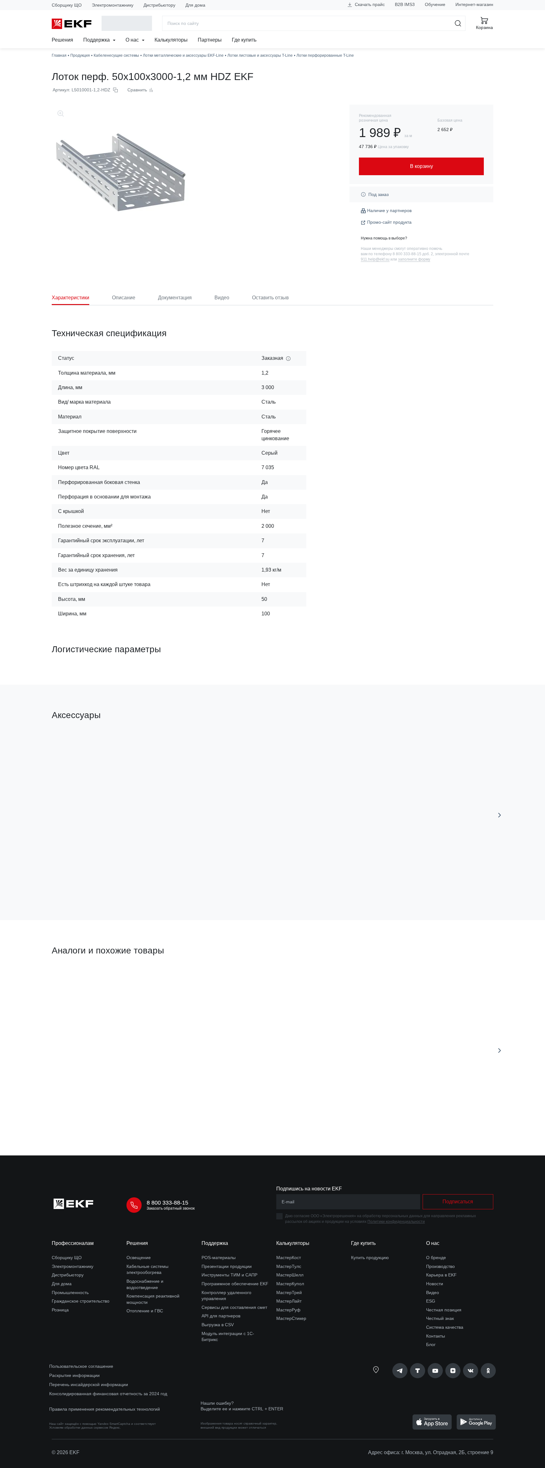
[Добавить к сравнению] (144, 879)
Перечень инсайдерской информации (88, 1384)
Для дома (195, 5)
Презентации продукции (227, 1266)
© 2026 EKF (65, 1452)
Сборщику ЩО (67, 5)
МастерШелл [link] (289, 1274)
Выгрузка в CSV (218, 1324)
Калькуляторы (171, 40)
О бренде (436, 1257)
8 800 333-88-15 (167, 1203)
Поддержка (97, 40)
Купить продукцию (370, 1257)
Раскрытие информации (74, 1375)
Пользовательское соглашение (81, 1366)
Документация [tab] (175, 297)
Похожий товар (75, 980)
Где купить (244, 40)
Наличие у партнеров (389, 210)
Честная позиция (443, 1309)
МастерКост (288, 1257)
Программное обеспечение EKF (235, 1283)
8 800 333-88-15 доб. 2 (413, 254)
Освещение (138, 1257)
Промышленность (70, 1292)
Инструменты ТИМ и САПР (229, 1274)
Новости (434, 1283)
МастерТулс (288, 1266)
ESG (430, 1301)
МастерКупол (290, 1283)
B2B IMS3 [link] (405, 4)
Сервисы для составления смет (234, 1307)
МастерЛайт (289, 1301)
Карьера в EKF (441, 1274)
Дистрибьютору (159, 5)
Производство (440, 1266)
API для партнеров (221, 1315)
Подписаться (457, 1201)
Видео (432, 1292)
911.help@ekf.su (375, 259)
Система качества (444, 1327)
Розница (60, 1309)
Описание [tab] (123, 297)
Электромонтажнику (112, 5)
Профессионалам (73, 1243)
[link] (399, 1370)
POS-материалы (219, 1257)
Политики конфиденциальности (396, 1221)
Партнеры (210, 40)
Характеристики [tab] (70, 297)
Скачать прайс (369, 4)
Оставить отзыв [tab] (270, 297)
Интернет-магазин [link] (474, 4)
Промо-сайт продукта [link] (389, 222)
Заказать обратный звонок (171, 1208)
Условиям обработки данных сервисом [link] (78, 1427)
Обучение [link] (435, 4)
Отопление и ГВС (144, 1310)
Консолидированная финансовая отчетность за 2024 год (108, 1393)
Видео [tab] (221, 297)
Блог (431, 1344)
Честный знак (440, 1318)
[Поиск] (458, 23)
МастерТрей (289, 1292)
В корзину (87, 879)
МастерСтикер (291, 1318)
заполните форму (414, 259)
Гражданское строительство (80, 1301)
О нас (133, 40)
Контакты (435, 1335)
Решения (62, 40)
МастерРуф (288, 1309)
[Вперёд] (499, 815)
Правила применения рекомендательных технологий (104, 1409)
